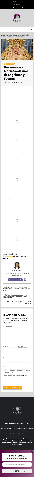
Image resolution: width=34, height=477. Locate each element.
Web (4, 357)
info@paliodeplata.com (17, 434)
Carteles (8, 1)
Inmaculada (19, 289)
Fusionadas (12, 289)
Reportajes (10, 63)
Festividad (5, 289)
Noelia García (10, 82)
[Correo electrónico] (25, 279)
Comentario (7, 327)
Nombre (6, 346)
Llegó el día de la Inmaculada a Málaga (18, 301)
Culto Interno (17, 287)
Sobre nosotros (17, 4)
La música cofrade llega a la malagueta (15, 296)
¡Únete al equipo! (22, 1)
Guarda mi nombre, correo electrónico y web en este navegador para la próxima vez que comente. (17, 371)
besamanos (9, 287)
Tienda (14, 1)
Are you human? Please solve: (13, 376)
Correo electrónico (22, 348)
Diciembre (24, 287)
